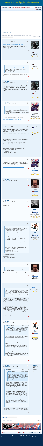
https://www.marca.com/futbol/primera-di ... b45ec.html (13, 166)
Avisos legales (38, 438)
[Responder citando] (27, 41)
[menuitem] (10, 8)
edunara (6, 41)
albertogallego (35, 285)
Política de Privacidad (31, 438)
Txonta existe (35, 188)
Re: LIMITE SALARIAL (6, 81)
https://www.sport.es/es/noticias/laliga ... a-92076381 (12, 119)
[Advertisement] (21, 19)
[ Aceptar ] (21, 3)
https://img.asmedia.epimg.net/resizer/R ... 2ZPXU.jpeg (13, 44)
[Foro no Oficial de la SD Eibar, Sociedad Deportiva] (21, 426)
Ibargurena (7, 103)
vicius (35, 232)
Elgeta (6, 126)
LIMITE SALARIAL (7, 33)
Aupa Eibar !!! (35, 209)
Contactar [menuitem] (21, 432)
